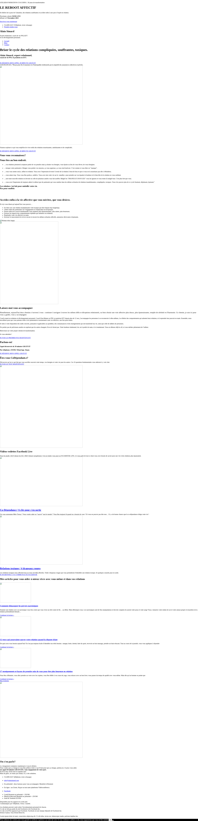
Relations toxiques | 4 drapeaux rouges (20, 568)
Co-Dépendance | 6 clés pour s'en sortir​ (20, 510)
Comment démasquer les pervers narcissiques (19, 606)
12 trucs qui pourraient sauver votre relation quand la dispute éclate (28, 640)
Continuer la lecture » (7, 615)
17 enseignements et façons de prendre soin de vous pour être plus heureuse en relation (36, 671)
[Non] (113, 820)
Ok (110, 820)
